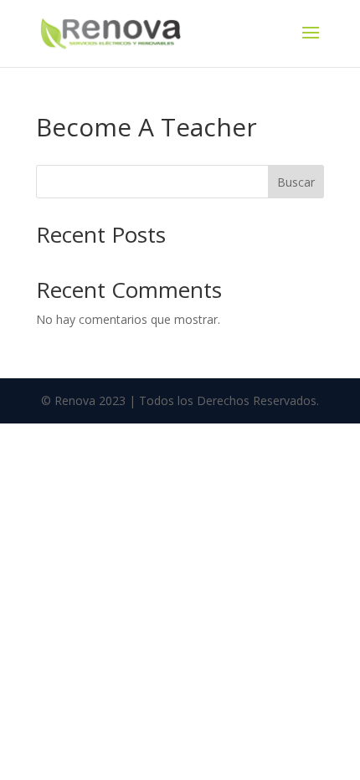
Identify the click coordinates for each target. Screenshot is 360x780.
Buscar (296, 182)
